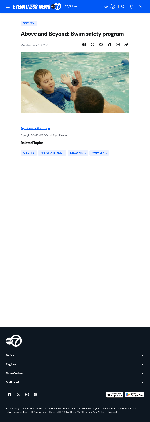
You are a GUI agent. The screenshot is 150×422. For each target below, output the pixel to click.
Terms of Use (108, 408)
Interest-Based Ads (127, 408)
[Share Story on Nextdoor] (109, 44)
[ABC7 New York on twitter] (18, 394)
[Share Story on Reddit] (101, 44)
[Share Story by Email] (118, 44)
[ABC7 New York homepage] (37, 7)
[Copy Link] (126, 44)
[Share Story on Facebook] (84, 44)
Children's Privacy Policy (57, 408)
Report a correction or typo (35, 128)
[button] (8, 6)
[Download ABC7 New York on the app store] (115, 395)
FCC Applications (37, 412)
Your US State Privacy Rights (85, 408)
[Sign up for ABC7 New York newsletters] (36, 394)
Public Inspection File (16, 412)
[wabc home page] (14, 341)
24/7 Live (71, 6)
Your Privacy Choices (32, 408)
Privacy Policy (12, 408)
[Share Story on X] (92, 44)
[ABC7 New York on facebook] (9, 394)
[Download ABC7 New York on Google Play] (134, 395)
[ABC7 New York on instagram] (27, 394)
